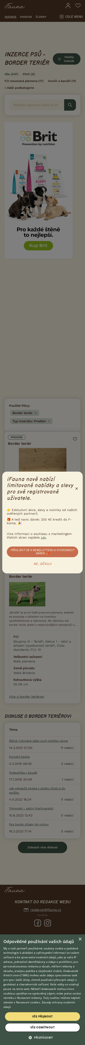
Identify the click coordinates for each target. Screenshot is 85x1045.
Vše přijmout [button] (42, 1016)
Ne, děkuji (42, 564)
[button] (42, 1037)
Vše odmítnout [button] (42, 1027)
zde (43, 537)
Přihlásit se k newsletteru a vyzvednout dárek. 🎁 (42, 552)
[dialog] (42, 989)
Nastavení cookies (28, 1002)
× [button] (80, 939)
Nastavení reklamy (29, 998)
